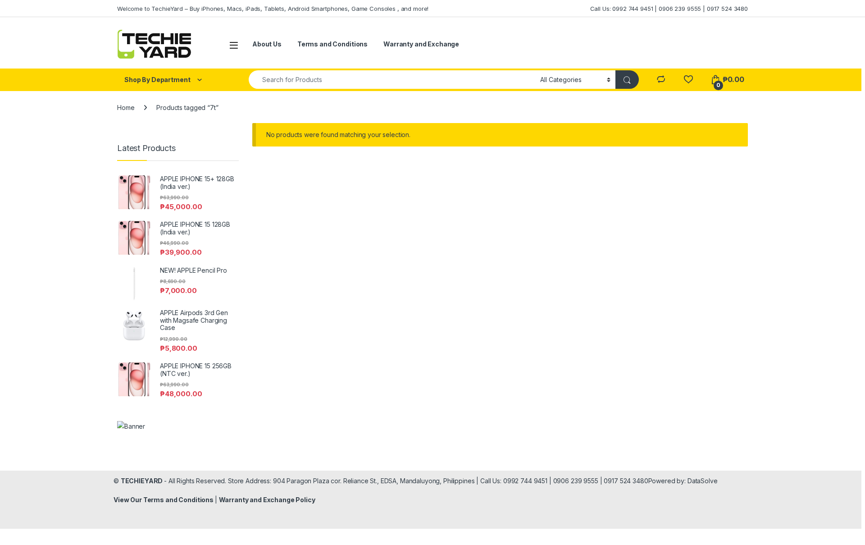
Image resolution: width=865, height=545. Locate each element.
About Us (267, 44)
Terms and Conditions (332, 44)
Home (125, 107)
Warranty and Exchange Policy (267, 500)
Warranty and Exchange (421, 44)
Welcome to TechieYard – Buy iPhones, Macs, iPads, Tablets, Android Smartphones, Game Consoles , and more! (272, 8)
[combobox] (392, 79)
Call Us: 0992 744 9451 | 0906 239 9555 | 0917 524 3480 (669, 8)
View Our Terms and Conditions (164, 500)
